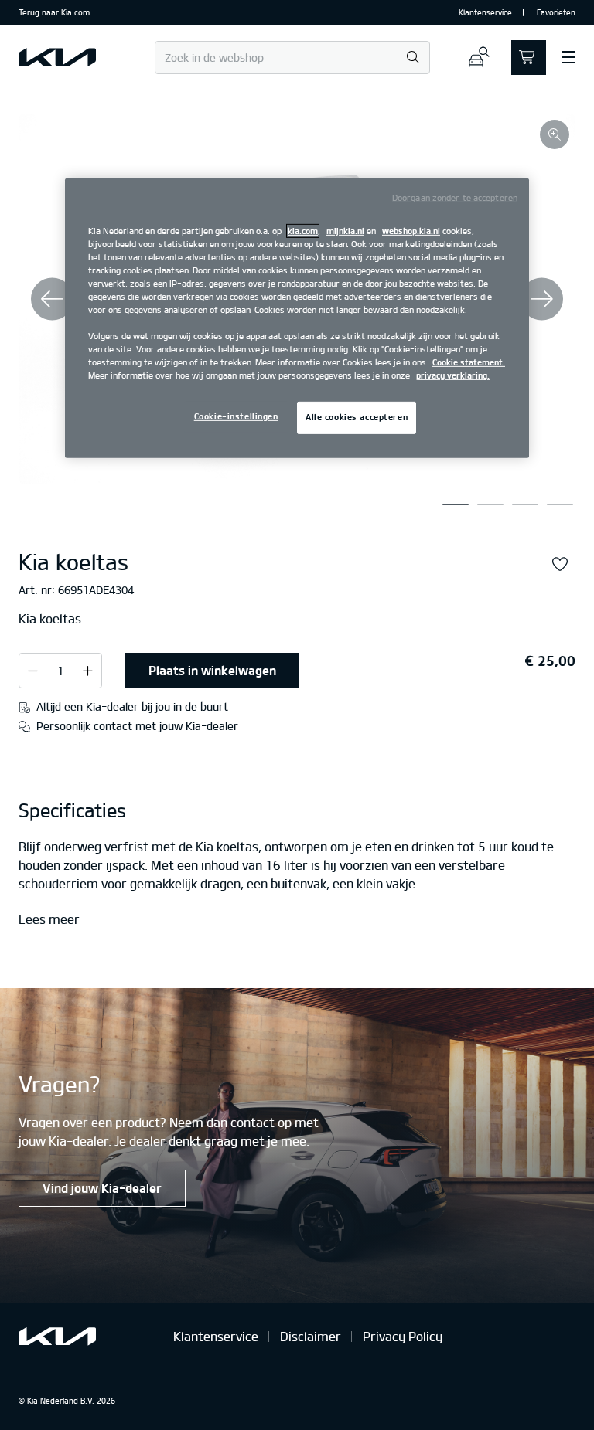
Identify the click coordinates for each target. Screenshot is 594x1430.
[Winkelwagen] (528, 57)
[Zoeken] (412, 58)
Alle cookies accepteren (357, 417)
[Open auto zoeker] (478, 57)
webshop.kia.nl (411, 230)
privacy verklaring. (453, 375)
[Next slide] (542, 299)
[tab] (455, 504)
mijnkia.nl (345, 230)
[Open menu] (568, 57)
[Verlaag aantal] (88, 670)
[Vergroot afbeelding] (554, 134)
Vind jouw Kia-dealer (102, 1188)
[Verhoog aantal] (33, 670)
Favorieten (556, 12)
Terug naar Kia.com (54, 12)
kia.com (303, 230)
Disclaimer (310, 1336)
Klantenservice (485, 12)
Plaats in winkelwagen (212, 670)
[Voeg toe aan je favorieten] (559, 564)
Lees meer (49, 919)
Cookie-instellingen (236, 416)
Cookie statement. (468, 362)
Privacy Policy (402, 1336)
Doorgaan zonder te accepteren (454, 197)
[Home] (57, 57)
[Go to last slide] (52, 299)
